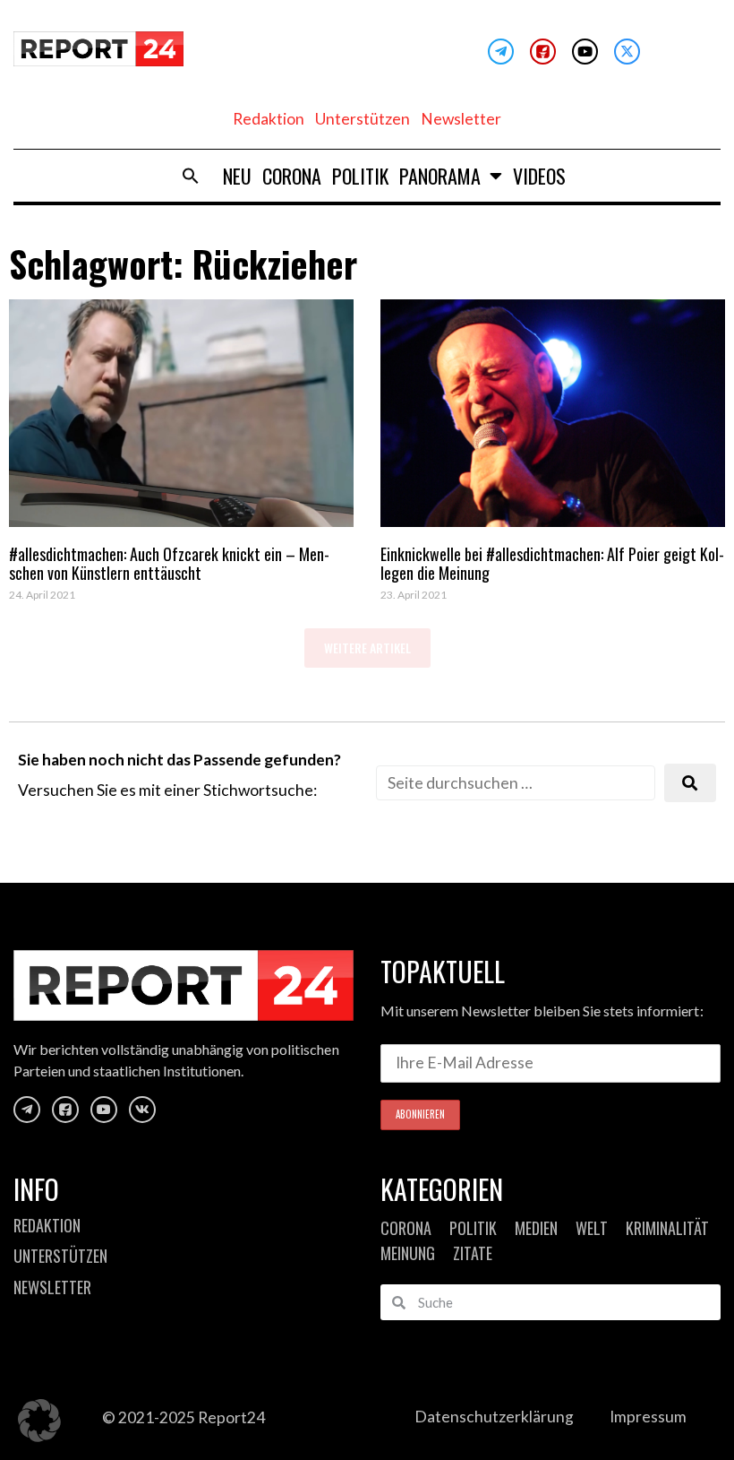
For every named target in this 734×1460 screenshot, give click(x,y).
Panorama (440, 175)
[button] (191, 175)
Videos (539, 175)
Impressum (648, 1416)
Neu (237, 175)
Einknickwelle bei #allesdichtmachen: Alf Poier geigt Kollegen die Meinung (552, 563)
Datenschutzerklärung (494, 1416)
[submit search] (690, 783)
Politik (360, 175)
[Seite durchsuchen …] (515, 782)
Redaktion (268, 118)
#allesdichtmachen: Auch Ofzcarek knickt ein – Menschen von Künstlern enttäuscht (169, 563)
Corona (291, 175)
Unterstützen (362, 118)
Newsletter (461, 118)
